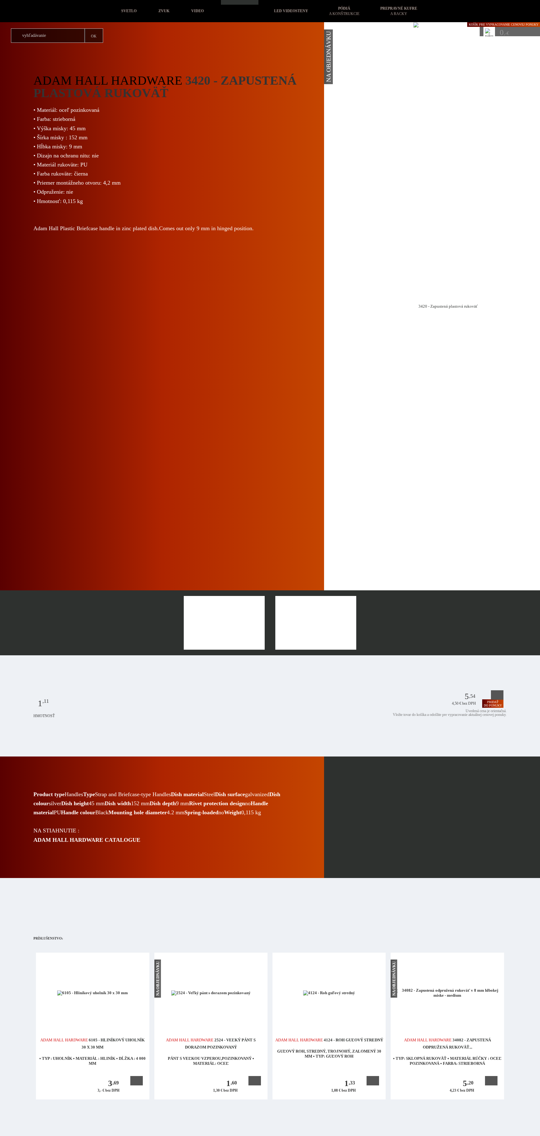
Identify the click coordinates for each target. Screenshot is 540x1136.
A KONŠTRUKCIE (344, 11)
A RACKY (398, 11)
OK (94, 36)
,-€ (504, 32)
